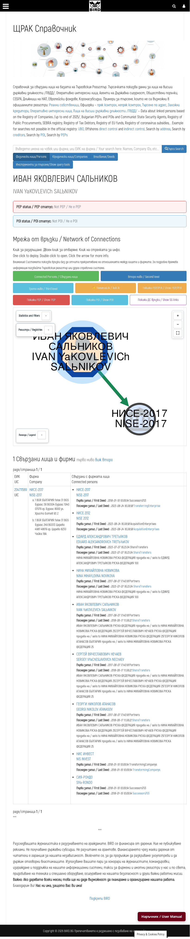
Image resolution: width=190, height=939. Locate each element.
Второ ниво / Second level (143, 277)
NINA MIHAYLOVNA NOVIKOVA (95, 576)
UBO (81, 129)
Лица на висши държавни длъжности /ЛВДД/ (105, 111)
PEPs (64, 135)
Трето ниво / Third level (43, 289)
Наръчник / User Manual (161, 916)
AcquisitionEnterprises (146, 529)
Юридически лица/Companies (70, 157)
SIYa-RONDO (84, 782)
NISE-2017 (35, 495)
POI (42, 135)
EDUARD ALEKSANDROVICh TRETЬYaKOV (102, 542)
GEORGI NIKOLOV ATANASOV (94, 709)
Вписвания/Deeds (104, 157)
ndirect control (135, 129)
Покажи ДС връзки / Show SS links (158, 300)
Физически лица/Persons (31, 157)
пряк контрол (107, 105)
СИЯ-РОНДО (84, 777)
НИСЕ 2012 (83, 513)
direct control (108, 129)
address (165, 129)
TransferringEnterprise (147, 506)
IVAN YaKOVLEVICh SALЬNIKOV (96, 610)
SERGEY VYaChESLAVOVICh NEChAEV (100, 659)
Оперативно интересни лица (51, 111)
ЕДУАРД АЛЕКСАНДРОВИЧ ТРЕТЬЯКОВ (102, 536)
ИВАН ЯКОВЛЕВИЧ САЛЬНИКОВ (97, 604)
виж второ (104, 460)
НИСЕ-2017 (36, 490)
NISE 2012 (82, 518)
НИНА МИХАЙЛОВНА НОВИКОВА (97, 570)
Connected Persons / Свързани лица (56, 277)
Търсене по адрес (154, 105)
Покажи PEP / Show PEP (41, 300)
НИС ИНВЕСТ (85, 754)
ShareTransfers (142, 552)
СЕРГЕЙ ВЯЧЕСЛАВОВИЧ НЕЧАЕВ (98, 654)
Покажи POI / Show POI (99, 300)
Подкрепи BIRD (100, 898)
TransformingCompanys (146, 770)
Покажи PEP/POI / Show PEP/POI (162, 288)
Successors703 (141, 793)
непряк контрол (129, 105)
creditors (19, 135)
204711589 (20, 490)
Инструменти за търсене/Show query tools (43, 165)
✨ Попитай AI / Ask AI (106, 288)
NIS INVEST (83, 759)
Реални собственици (64, 105)
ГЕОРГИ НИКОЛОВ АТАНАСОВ (95, 704)
